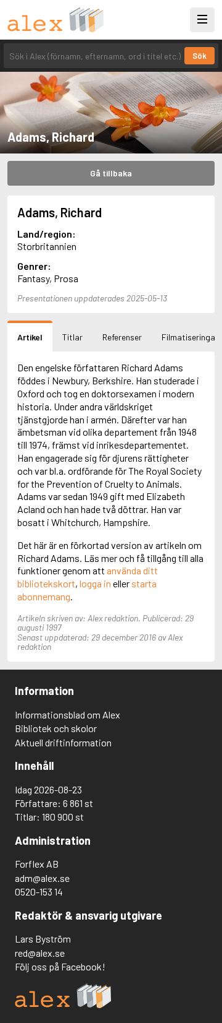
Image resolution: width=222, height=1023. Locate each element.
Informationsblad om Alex (67, 714)
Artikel (30, 337)
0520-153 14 (39, 891)
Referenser (122, 337)
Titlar (72, 337)
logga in (95, 583)
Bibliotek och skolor (56, 728)
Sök (199, 56)
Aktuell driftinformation (63, 742)
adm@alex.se (42, 878)
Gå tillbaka (111, 173)
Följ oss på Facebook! (60, 966)
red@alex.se (40, 953)
